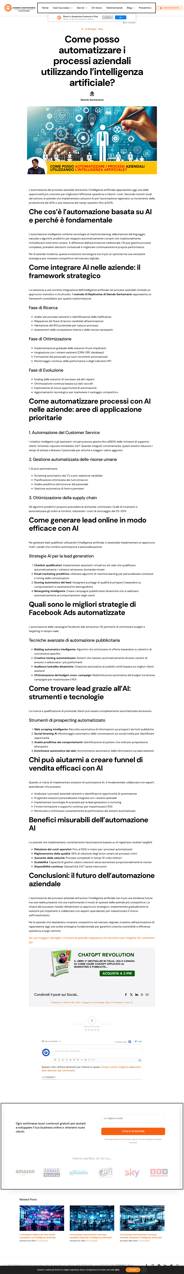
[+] (92, 1059)
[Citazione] (78, 1059)
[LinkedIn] (136, 995)
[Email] (147, 995)
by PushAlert (130, 22)
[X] (131, 995)
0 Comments (117, 1002)
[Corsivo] (59, 1059)
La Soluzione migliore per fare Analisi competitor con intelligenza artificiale (38, 1236)
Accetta (133, 1269)
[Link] (85, 1059)
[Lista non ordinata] (74, 1059)
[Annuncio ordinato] (70, 1059)
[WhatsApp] (141, 995)
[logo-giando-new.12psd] (19, 5)
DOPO (107, 17)
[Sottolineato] (63, 1059)
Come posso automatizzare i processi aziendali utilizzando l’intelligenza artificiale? (91, 1236)
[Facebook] (126, 995)
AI (82, 29)
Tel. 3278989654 (118, 1265)
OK (120, 17)
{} (89, 1059)
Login (139, 1041)
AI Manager (90, 29)
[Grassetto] (55, 1059)
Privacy (131, 1265)
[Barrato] (67, 1059)
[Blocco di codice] (82, 1059)
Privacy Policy (126, 1139)
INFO (117, 1270)
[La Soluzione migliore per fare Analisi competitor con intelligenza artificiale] (42, 1218)
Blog (100, 29)
